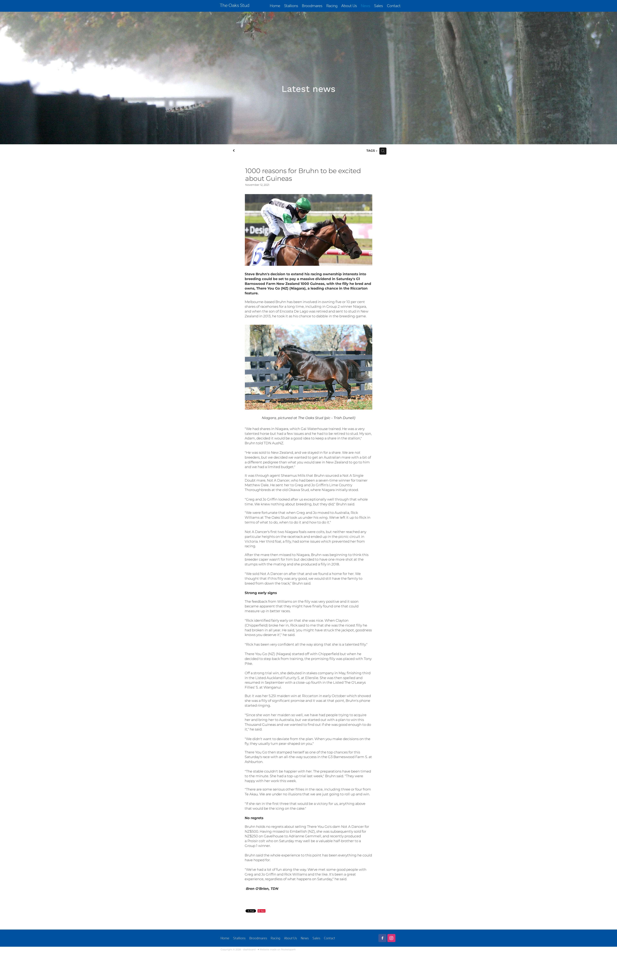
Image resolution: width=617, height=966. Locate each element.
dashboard (249, 949)
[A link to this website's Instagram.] (391, 938)
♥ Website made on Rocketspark (277, 949)
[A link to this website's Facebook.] (382, 938)
